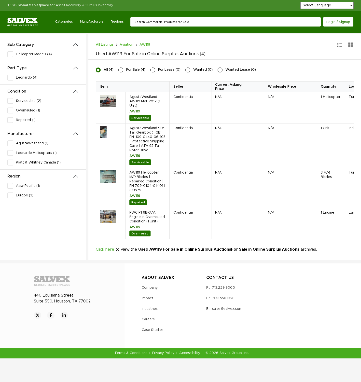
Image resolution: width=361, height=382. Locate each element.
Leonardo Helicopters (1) (36, 153)
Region (14, 176)
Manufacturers (91, 21)
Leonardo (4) (27, 77)
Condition (16, 91)
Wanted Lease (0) (240, 69)
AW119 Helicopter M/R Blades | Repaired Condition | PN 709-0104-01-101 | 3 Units (147, 181)
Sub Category (20, 45)
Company (150, 287)
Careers (148, 319)
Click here (105, 249)
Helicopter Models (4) (34, 54)
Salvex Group (231, 353)
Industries (150, 309)
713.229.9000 (223, 287)
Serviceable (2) (28, 101)
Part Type (17, 68)
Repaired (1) (26, 120)
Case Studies (153, 330)
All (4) (108, 69)
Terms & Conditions (130, 353)
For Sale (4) (135, 69)
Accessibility (189, 353)
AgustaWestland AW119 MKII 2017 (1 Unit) (144, 101)
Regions (117, 21)
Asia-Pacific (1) (28, 186)
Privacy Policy (163, 353)
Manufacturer (20, 134)
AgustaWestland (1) (32, 143)
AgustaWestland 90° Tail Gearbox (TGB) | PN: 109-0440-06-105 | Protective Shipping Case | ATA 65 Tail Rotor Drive (147, 139)
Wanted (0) (203, 69)
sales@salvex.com (227, 309)
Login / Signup (338, 22)
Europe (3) (24, 195)
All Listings (104, 44)
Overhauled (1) (28, 110)
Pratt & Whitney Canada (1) (38, 162)
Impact (147, 298)
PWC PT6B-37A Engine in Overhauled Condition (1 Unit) (147, 217)
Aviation (126, 44)
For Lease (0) (169, 69)
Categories (64, 21)
